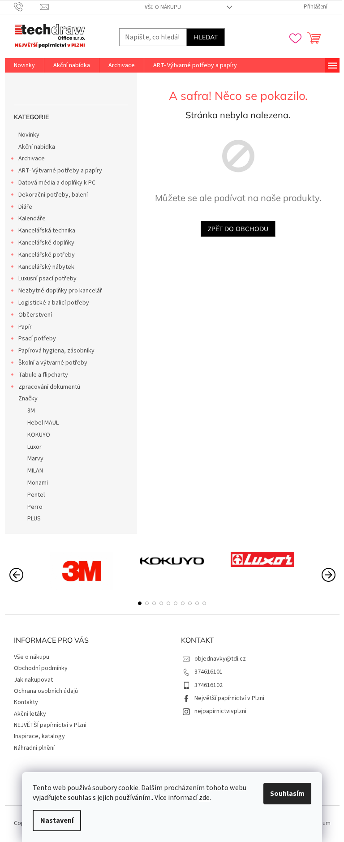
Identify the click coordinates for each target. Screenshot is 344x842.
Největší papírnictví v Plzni (229, 698)
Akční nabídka (36, 146)
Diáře (25, 206)
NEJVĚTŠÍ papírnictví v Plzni (50, 725)
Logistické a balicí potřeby (53, 302)
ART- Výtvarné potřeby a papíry (60, 170)
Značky (28, 398)
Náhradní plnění (34, 747)
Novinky (28, 134)
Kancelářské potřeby (46, 254)
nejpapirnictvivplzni (220, 711)
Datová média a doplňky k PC (56, 182)
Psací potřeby (37, 338)
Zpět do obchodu (238, 229)
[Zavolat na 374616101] (27, 7)
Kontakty (26, 702)
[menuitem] (24, 65)
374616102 (208, 685)
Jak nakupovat (33, 679)
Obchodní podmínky (41, 668)
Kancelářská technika (46, 230)
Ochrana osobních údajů (46, 691)
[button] (140, 603)
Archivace (31, 158)
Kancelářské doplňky (46, 242)
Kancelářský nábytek (46, 266)
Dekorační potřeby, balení (53, 194)
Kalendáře (32, 218)
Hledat (206, 37)
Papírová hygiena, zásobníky (56, 350)
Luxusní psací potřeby (47, 278)
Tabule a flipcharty (43, 374)
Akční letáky (30, 713)
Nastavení (56, 820)
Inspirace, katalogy (39, 736)
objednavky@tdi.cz (220, 658)
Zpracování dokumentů (49, 386)
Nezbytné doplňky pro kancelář (60, 290)
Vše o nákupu (163, 7)
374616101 (208, 671)
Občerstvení (35, 314)
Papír (25, 326)
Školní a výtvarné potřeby (52, 362)
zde (204, 798)
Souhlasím (287, 794)
